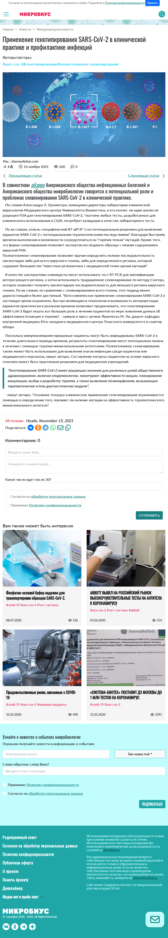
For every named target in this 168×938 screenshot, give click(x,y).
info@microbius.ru (145, 878)
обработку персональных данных (58, 496)
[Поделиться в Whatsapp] (53, 427)
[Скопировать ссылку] (68, 427)
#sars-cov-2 (13, 64)
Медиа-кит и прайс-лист (20, 896)
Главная (8, 29)
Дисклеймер (13, 888)
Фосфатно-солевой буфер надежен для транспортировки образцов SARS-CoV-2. (35, 595)
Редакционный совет (20, 837)
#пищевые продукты (51, 704)
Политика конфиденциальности (28, 854)
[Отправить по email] (60, 427)
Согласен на (45, 793)
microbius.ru (111, 850)
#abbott (134, 610)
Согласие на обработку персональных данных (40, 846)
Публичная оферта (18, 862)
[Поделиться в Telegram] (45, 427)
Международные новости (55, 29)
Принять (152, 3)
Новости (25, 29)
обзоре (37, 185)
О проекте (11, 871)
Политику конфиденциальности (55, 505)
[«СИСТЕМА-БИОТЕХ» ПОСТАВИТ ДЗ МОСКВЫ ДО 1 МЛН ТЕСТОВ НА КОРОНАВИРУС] (126, 657)
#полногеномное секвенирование (88, 64)
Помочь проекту (15, 879)
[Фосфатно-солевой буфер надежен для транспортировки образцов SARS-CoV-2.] (42, 558)
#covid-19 (13, 605)
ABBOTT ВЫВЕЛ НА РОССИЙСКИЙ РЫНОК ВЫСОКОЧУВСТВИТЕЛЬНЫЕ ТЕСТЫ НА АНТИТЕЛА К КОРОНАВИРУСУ (126, 598)
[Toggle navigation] (6, 14)
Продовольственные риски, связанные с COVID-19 (41, 694)
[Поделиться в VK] (31, 427)
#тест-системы (47, 605)
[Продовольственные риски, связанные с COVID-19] (42, 657)
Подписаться (152, 804)
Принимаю (43, 785)
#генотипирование (40, 64)
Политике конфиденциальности (125, 3)
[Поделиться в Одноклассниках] (38, 427)
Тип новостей (138, 754)
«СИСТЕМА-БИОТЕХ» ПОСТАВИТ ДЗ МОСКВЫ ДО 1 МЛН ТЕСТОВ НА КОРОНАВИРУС (126, 694)
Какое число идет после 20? (28, 479)
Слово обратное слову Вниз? (26, 764)
